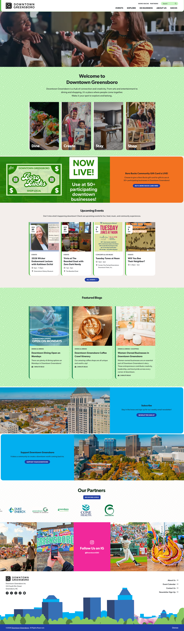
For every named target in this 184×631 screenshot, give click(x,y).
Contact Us (171, 588)
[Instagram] (15, 593)
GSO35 (173, 7)
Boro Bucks (143, 3)
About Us (161, 7)
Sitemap (175, 627)
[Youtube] (24, 593)
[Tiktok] (20, 593)
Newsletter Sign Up (167, 592)
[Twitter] (11, 593)
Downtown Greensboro (20, 628)
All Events (91, 280)
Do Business (146, 7)
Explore (131, 7)
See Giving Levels (92, 497)
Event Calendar (169, 584)
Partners (154, 3)
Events (119, 7)
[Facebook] (7, 593)
